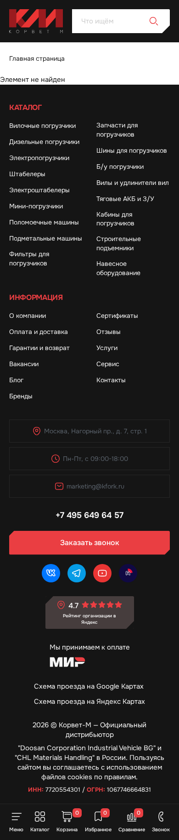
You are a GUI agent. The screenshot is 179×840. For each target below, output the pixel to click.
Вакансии (24, 364)
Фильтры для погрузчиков (29, 258)
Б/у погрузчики (120, 166)
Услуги (106, 348)
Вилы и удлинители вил (132, 182)
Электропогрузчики (39, 158)
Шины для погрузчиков (131, 150)
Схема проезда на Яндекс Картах (89, 701)
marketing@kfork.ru (95, 486)
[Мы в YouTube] (102, 573)
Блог (16, 380)
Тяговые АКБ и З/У (125, 199)
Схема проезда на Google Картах (89, 686)
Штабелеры (27, 174)
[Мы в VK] (51, 573)
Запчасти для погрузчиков (117, 129)
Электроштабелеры (39, 190)
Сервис (107, 364)
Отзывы (108, 332)
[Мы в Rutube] (128, 573)
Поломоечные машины (44, 222)
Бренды (21, 396)
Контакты (111, 380)
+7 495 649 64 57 (89, 515)
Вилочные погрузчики (42, 125)
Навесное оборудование (118, 268)
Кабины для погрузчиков (115, 219)
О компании (27, 315)
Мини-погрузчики (36, 206)
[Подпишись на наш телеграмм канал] (76, 573)
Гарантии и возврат (39, 348)
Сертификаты (117, 315)
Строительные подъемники (118, 243)
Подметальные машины (45, 238)
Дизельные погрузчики (44, 142)
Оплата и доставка (38, 332)
